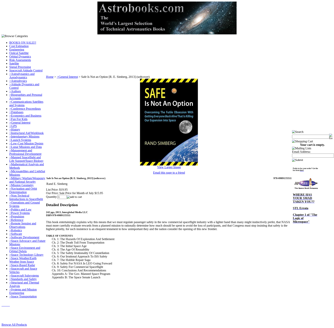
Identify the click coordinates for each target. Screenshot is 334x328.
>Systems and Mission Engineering (23, 291)
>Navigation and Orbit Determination (23, 190)
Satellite (14, 63)
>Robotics (15, 230)
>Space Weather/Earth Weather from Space (23, 260)
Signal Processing (20, 67)
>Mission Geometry (21, 185)
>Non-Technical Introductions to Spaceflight (26, 197)
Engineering (16, 49)
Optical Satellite (19, 53)
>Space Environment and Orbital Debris (24, 249)
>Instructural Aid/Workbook (26, 133)
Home (50, 76)
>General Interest (19, 122)
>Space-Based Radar (22, 265)
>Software (15, 233)
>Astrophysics (18, 80)
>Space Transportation (23, 296)
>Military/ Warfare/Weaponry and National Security (27, 180)
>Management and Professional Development (25, 152)
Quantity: (51, 196)
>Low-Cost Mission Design (26, 143)
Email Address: (301, 151)
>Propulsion (16, 216)
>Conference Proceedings (25, 108)
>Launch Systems (20, 140)
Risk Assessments (20, 60)
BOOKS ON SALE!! (22, 42)
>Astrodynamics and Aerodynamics (22, 75)
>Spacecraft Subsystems (24, 275)
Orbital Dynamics (20, 56)
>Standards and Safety (23, 279)
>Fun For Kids (18, 119)
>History (14, 129)
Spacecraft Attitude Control (26, 70)
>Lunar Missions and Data (25, 147)
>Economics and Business (25, 115)
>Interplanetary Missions (24, 136)
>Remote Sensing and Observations (22, 225)
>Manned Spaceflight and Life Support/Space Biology (26, 159)
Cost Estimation (19, 46)
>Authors (15, 91)
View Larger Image (169, 167)
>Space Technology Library (26, 254)
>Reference (16, 220)
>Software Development (24, 237)
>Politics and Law (20, 209)
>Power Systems (19, 213)
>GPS (13, 126)
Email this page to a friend (169, 172)
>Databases (16, 112)
